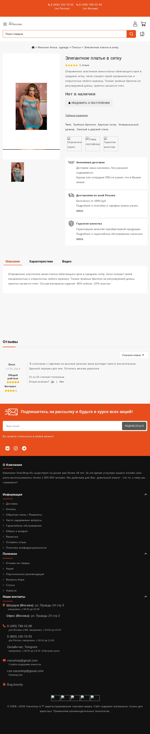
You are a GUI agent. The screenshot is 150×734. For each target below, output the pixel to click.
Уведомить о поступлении (90, 103)
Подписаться (134, 426)
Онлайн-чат (15, 647)
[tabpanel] (75, 279)
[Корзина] (143, 24)
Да (52, 381)
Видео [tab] (67, 261)
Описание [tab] (12, 261)
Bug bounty (15, 684)
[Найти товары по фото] (142, 34)
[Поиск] (131, 34)
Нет (61, 381)
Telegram (31, 647)
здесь (79, 210)
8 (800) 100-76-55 (62, 4)
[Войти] (135, 24)
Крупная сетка (107, 124)
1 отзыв (84, 65)
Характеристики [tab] (41, 261)
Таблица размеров (76, 115)
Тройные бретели (84, 124)
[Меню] (5, 24)
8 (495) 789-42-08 (90, 4)
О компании (12, 465)
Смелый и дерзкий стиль (92, 129)
